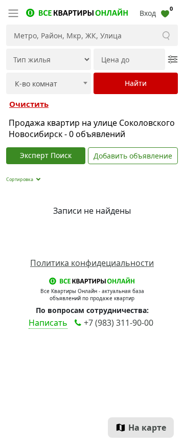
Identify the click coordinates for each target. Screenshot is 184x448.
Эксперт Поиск (46, 155)
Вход (148, 13)
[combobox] (48, 83)
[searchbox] (50, 84)
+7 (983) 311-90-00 (118, 322)
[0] (165, 13)
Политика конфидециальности (92, 262)
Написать (48, 322)
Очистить (29, 104)
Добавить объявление (133, 156)
